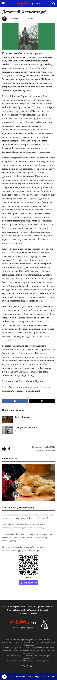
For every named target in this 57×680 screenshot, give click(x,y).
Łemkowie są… (10, 458)
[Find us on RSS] (34, 666)
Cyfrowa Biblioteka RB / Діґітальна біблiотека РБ (27, 610)
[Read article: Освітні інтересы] (7, 419)
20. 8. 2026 (19, 421)
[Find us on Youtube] (31, 666)
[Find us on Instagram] (27, 666)
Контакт (33, 613)
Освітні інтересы (23, 417)
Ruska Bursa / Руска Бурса (13, 607)
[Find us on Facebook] (21, 666)
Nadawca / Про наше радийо (40, 607)
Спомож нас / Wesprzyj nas (18, 507)
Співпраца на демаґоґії (26, 427)
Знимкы (23, 613)
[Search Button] (53, 3)
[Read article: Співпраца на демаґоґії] (7, 430)
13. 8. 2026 (19, 431)
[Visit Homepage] (25, 3)
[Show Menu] (3, 3)
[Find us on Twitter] (24, 666)
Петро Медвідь (14, 19)
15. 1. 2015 (29, 19)
